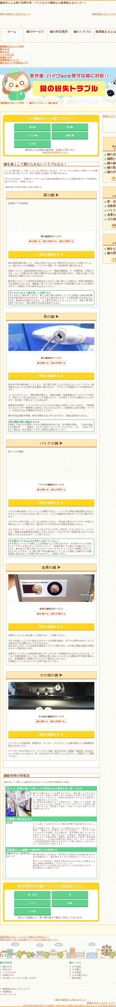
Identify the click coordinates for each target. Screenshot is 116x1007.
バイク (32, 903)
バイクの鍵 (32, 135)
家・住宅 (32, 894)
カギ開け (76, 969)
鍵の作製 (76, 978)
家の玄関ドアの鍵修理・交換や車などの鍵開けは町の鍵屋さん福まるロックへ (67, 1005)
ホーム (11, 31)
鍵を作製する (67, 241)
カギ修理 (76, 972)
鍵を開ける (35, 241)
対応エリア (57, 865)
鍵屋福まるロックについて (16, 988)
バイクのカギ (9, 972)
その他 (32, 143)
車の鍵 (70, 127)
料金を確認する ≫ (51, 254)
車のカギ (7, 969)
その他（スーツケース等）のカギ (19, 978)
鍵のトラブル (82, 31)
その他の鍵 (49, 675)
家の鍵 (32, 127)
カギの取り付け (80, 975)
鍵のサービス (35, 31)
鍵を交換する (50, 241)
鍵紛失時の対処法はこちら (55, 152)
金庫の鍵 (70, 135)
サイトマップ (9, 994)
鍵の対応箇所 (59, 31)
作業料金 (7, 991)
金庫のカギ (8, 975)
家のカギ (7, 966)
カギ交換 (76, 966)
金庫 (70, 903)
